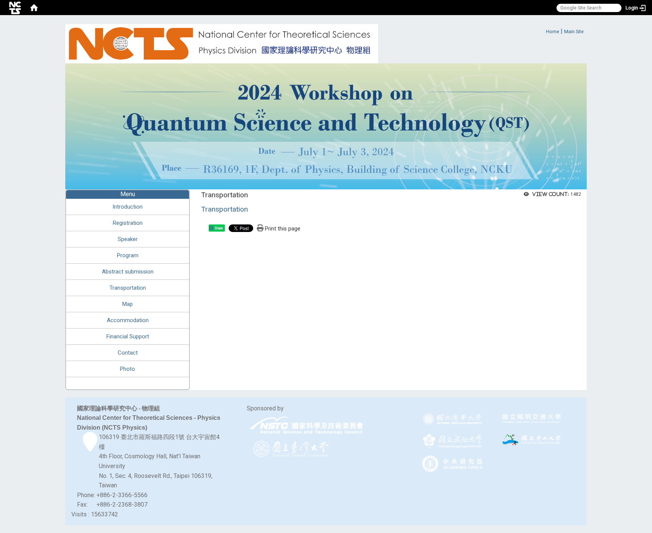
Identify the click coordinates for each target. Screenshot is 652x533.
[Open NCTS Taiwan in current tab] (221, 43)
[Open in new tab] (307, 425)
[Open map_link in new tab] (90, 447)
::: (542, 30)
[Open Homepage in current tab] (34, 7)
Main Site (574, 31)
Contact (128, 352)
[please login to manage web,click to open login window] (15, 7)
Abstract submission (128, 271)
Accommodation (128, 320)
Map (127, 304)
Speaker (128, 239)
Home (552, 31)
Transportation (127, 287)
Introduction (127, 206)
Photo (127, 369)
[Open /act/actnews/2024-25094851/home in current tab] (326, 125)
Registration (128, 223)
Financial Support (127, 336)
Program (127, 255)
